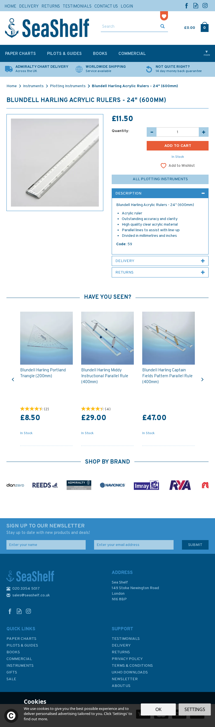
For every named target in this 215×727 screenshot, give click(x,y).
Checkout (204, 26)
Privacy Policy (127, 659)
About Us (121, 686)
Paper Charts (21, 638)
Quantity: (120, 131)
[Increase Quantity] (204, 132)
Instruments (20, 665)
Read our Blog (195, 5)
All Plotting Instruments (160, 179)
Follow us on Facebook (186, 5)
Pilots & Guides (22, 645)
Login (127, 6)
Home (10, 6)
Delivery (121, 645)
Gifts (11, 672)
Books (13, 652)
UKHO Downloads (130, 672)
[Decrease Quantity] (151, 132)
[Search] (162, 27)
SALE (11, 679)
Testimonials (126, 638)
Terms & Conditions (132, 665)
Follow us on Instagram (205, 5)
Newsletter (125, 679)
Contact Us (106, 6)
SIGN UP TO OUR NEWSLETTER (48, 529)
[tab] (160, 193)
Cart (184, 26)
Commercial (19, 659)
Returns (121, 652)
